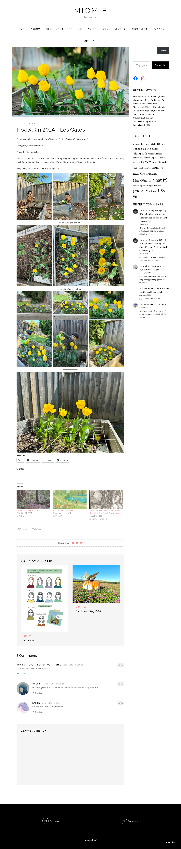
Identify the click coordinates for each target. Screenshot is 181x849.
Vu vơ (92, 29)
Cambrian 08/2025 (141, 125)
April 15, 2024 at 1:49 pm (52, 703)
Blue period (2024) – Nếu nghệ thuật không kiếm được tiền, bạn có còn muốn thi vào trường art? (150, 111)
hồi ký (135, 157)
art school (136, 144)
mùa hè (157, 167)
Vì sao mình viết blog (63, 510)
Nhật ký (160, 180)
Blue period (145, 144)
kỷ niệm (146, 162)
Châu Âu (90, 41)
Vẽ (80, 29)
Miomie (90, 10)
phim (136, 191)
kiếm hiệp (136, 162)
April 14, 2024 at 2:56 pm (73, 665)
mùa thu (139, 173)
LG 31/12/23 (30, 640)
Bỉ (163, 143)
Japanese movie (158, 157)
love (135, 167)
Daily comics (151, 148)
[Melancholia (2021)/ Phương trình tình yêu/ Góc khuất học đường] (106, 499)
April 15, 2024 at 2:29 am (54, 684)
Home (21, 29)
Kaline (36, 703)
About (35, 29)
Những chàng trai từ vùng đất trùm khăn (147, 186)
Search (163, 50)
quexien (37, 684)
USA (105, 29)
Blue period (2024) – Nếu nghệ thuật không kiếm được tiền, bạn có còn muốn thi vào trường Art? (150, 100)
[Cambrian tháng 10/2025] (33, 499)
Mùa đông (140, 180)
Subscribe (160, 65)
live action (163, 162)
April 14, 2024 (29, 123)
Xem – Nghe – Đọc (59, 29)
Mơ (150, 181)
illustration (145, 157)
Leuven (120, 29)
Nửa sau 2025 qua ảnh (143, 118)
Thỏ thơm (36, 529)
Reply (120, 665)
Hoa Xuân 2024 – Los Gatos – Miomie (39, 665)
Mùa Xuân (23, 529)
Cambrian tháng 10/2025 (28, 510)
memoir (145, 167)
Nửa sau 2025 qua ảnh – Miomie (154, 288)
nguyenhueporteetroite (150, 266)
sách (143, 191)
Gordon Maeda (155, 153)
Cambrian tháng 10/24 (88, 611)
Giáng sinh (140, 153)
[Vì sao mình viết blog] (70, 499)
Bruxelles (139, 29)
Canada (158, 29)
